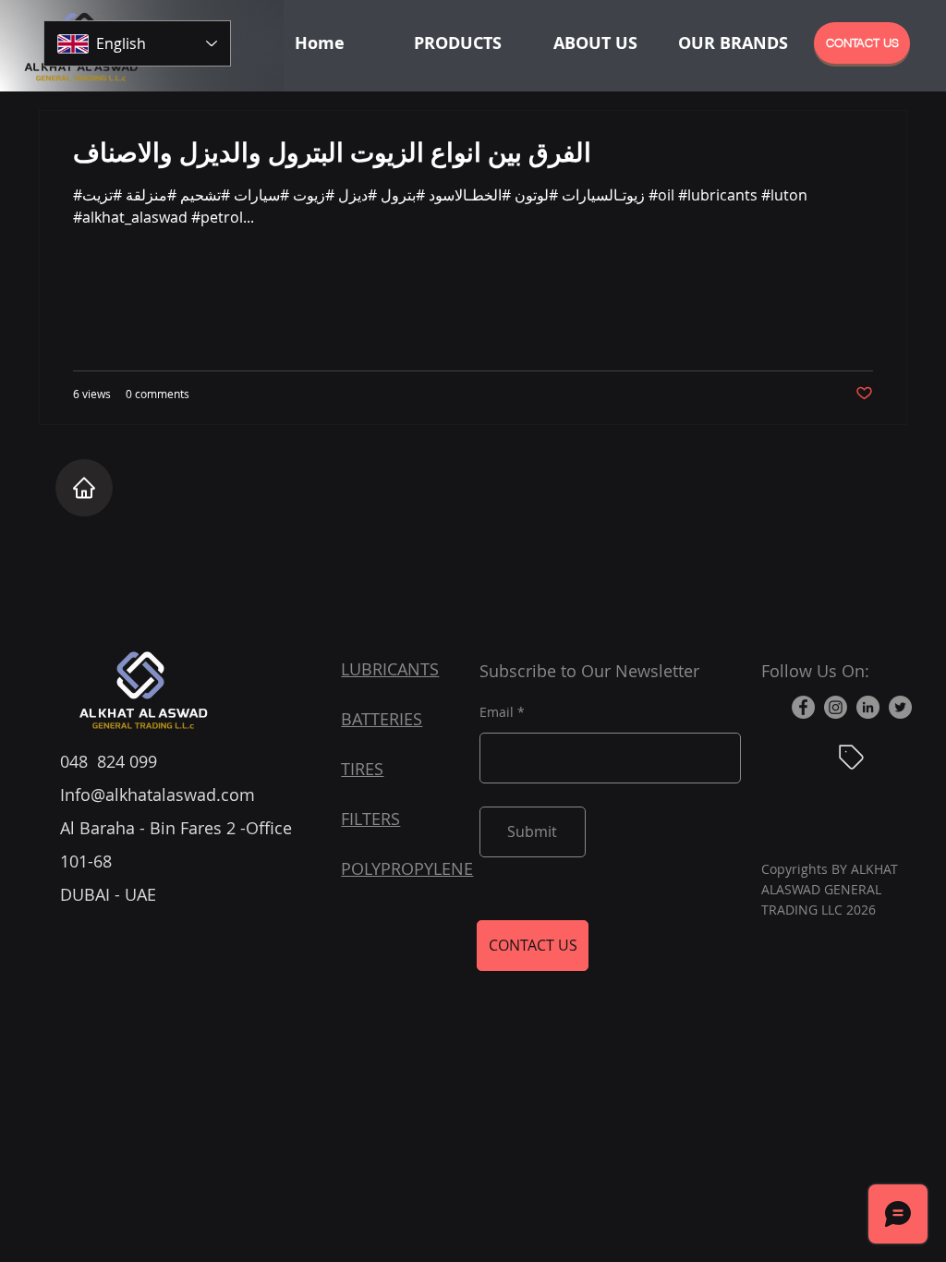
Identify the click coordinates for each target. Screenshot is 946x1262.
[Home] (84, 487)
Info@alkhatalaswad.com (157, 794)
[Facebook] (803, 707)
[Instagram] (835, 707)
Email (496, 712)
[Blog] (851, 757)
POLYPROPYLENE (407, 868)
